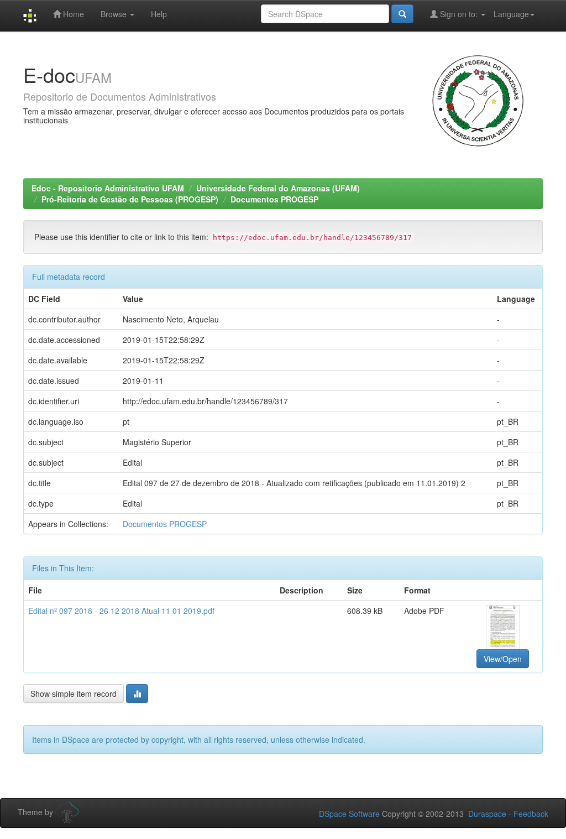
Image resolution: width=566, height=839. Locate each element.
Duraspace (487, 813)
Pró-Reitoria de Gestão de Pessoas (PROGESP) (129, 199)
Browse (115, 13)
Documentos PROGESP (274, 199)
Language (511, 13)
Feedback (530, 813)
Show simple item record (73, 693)
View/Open (503, 658)
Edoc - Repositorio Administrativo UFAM (108, 188)
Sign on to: (459, 13)
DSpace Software (349, 813)
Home (72, 13)
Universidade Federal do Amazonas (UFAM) (278, 188)
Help (159, 13)
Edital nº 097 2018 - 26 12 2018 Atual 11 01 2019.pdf (121, 610)
